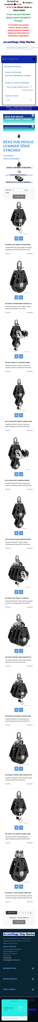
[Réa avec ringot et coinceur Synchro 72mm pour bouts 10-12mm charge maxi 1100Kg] (19, 335)
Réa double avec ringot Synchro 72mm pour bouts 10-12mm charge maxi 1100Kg (18, 717)
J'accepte (32, 1009)
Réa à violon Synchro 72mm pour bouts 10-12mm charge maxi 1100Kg (18, 540)
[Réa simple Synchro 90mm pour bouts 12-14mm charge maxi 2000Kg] (19, 276)
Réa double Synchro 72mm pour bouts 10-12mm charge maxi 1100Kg (18, 775)
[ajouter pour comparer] (21, 238)
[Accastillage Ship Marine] (19, 43)
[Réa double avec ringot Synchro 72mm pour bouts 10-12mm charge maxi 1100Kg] (19, 689)
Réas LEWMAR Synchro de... (19, 168)
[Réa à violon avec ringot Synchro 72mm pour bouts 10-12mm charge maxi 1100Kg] (19, 394)
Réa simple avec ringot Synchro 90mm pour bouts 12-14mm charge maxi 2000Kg (18, 245)
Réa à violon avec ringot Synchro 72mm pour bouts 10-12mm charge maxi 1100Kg (18, 422)
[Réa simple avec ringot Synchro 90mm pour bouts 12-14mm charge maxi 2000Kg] (19, 217)
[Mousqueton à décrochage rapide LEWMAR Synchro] (19, 171)
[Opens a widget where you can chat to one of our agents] (14, 1010)
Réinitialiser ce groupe (28, 90)
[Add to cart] (16, 238)
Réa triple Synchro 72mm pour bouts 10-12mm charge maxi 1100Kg (18, 658)
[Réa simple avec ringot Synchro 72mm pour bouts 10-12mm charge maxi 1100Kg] (19, 807)
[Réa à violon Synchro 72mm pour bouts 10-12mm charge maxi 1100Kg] (19, 512)
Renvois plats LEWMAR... (19, 182)
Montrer (8, 190)
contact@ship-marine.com (11, 960)
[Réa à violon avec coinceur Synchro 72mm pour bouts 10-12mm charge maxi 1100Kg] (19, 453)
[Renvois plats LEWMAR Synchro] (19, 178)
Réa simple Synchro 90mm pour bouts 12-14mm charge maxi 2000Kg (18, 304)
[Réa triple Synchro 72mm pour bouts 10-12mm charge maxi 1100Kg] (19, 630)
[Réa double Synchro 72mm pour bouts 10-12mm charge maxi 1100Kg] (19, 748)
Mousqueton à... (19, 175)
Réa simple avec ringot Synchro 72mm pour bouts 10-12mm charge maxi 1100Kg (18, 834)
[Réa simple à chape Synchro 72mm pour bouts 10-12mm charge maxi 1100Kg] (19, 866)
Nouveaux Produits (16, 128)
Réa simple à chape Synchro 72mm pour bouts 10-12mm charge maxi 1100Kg (18, 893)
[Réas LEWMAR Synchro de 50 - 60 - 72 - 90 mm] (19, 164)
